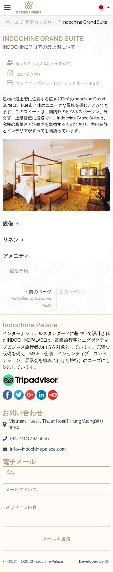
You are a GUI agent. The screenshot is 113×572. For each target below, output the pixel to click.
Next (106, 170)
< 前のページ (31, 299)
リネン (11, 239)
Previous (7, 170)
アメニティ (16, 255)
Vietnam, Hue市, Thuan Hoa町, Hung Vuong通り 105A (56, 424)
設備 (8, 223)
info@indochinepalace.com (38, 449)
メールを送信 (56, 539)
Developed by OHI (94, 561)
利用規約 (10, 561)
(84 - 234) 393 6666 (29, 438)
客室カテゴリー (41, 22)
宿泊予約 (18, 271)
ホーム (12, 22)
